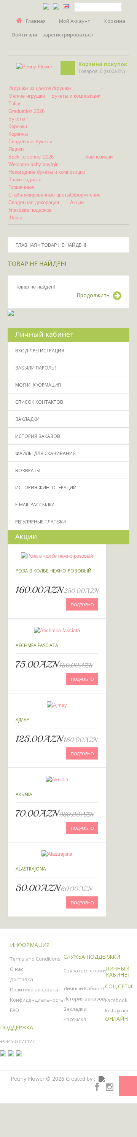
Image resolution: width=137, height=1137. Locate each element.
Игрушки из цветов (29, 88)
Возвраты (27, 470)
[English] (66, 6)
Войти (19, 35)
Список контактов (39, 402)
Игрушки (61, 88)
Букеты (16, 119)
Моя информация (38, 385)
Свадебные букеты (30, 141)
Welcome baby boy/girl (33, 164)
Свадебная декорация (33, 202)
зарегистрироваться (67, 35)
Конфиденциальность (37, 999)
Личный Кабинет (84, 988)
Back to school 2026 (31, 157)
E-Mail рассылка (35, 504)
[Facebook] (97, 1087)
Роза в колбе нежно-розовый (53, 571)
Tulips (15, 103)
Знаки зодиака (24, 179)
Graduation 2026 (26, 111)
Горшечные (21, 187)
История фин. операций (45, 487)
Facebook (116, 1000)
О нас (16, 969)
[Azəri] (46, 6)
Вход (21, 350)
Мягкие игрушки (26, 96)
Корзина (114, 20)
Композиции (99, 157)
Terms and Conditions (35, 958)
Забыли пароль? (35, 368)
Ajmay (22, 720)
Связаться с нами (85, 970)
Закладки (27, 419)
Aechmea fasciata (37, 645)
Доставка (21, 979)
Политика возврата (34, 989)
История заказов (37, 436)
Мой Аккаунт (74, 20)
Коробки (17, 126)
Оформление (85, 195)
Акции (77, 202)
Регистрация (48, 350)
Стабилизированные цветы (39, 195)
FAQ (14, 1010)
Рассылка (75, 1019)
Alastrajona (31, 869)
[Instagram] (109, 1087)
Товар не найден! (63, 244)
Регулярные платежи (40, 522)
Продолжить (93, 295)
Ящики (16, 149)
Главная (36, 20)
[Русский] (56, 6)
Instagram (116, 1010)
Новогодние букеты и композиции (46, 172)
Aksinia (24, 794)
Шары (15, 217)
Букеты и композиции (75, 96)
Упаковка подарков (30, 210)
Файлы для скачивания (45, 453)
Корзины (18, 134)
